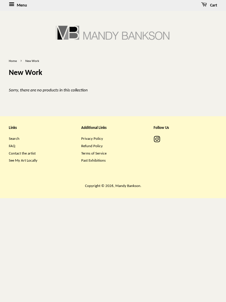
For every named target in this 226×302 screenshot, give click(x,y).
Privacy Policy (92, 139)
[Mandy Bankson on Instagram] (157, 141)
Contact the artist (22, 153)
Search (14, 139)
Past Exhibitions (93, 161)
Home (13, 61)
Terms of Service (94, 153)
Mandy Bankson (127, 186)
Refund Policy (92, 146)
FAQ (12, 146)
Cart (213, 5)
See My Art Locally (23, 161)
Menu (21, 5)
